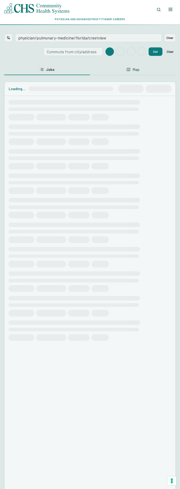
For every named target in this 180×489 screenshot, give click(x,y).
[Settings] (8, 38)
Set (155, 51)
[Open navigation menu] (170, 9)
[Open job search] (159, 9)
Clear (169, 38)
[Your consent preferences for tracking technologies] (171, 480)
